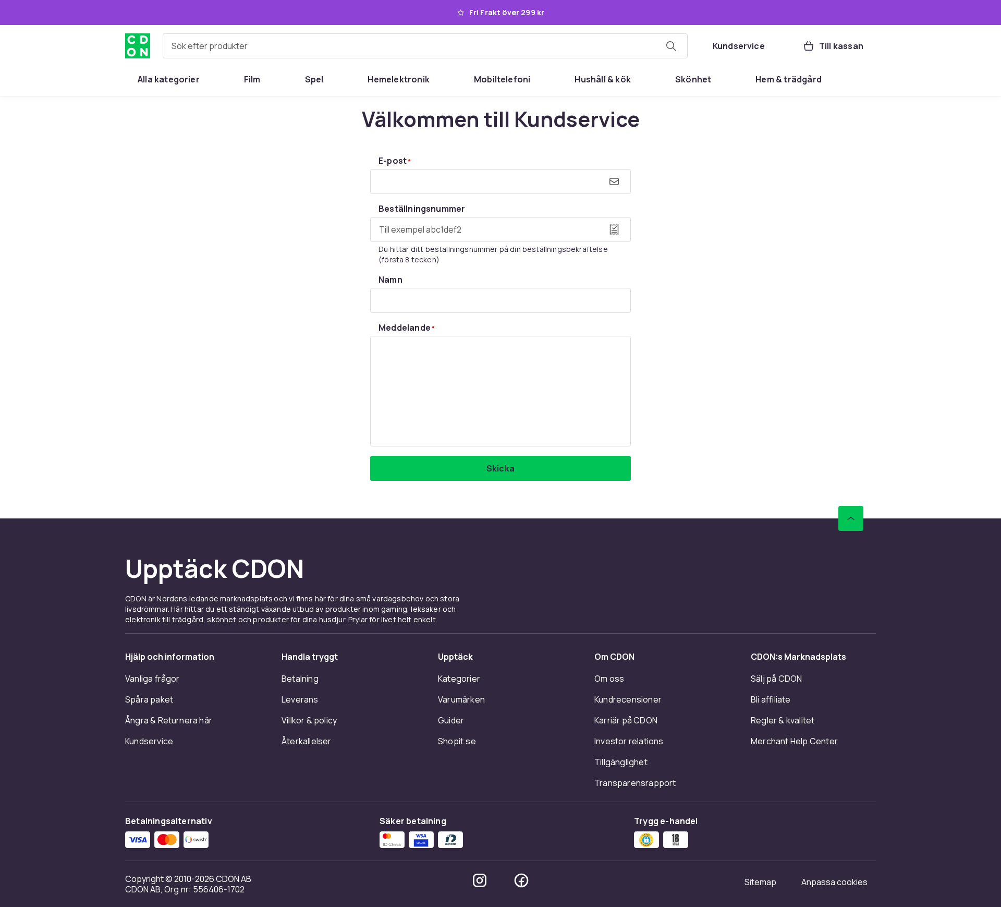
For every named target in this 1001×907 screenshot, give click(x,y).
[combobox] (425, 45)
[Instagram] (479, 880)
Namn (390, 279)
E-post (395, 160)
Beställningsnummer (422, 208)
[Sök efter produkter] (670, 45)
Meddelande (407, 327)
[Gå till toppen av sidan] (850, 518)
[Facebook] (521, 880)
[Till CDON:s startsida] (137, 45)
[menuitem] (168, 79)
